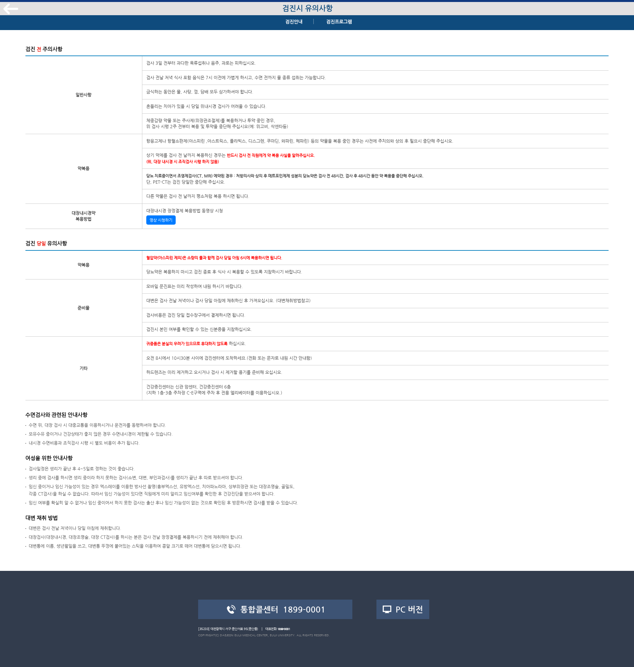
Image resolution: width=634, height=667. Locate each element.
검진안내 (293, 21)
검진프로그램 (339, 21)
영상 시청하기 (161, 220)
